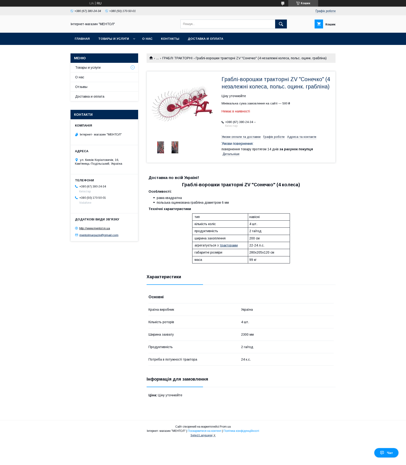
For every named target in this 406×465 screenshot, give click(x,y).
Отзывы (81, 87)
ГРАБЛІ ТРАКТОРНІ (177, 58)
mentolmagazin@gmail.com (98, 235)
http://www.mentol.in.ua (94, 228)
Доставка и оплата (205, 38)
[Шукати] (281, 24)
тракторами (229, 245)
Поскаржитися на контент (204, 431)
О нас (147, 38)
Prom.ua (225, 426)
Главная (82, 38)
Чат (390, 453)
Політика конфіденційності (241, 431)
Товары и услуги (113, 38)
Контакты (170, 38)
